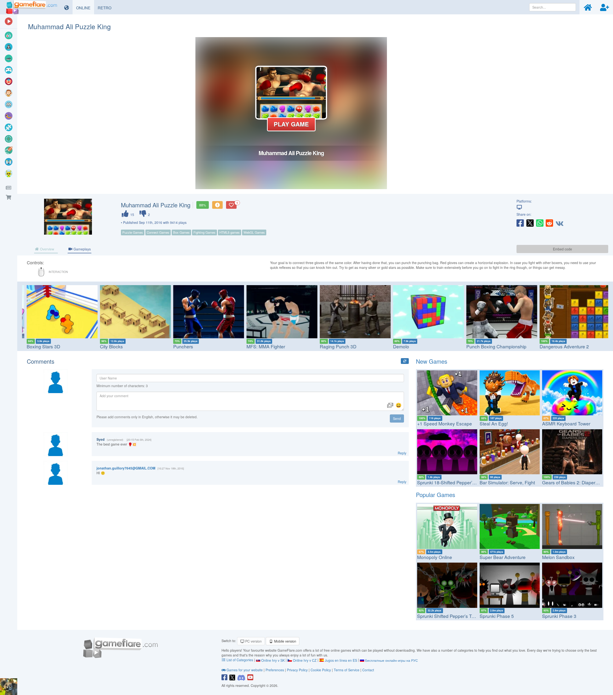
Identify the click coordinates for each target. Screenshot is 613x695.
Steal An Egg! (494, 423)
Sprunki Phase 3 (559, 616)
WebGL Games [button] (254, 232)
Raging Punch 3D (334, 346)
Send (397, 418)
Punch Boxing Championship (493, 346)
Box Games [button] (181, 232)
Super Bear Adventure (503, 557)
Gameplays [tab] (82, 249)
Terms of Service (346, 669)
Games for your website (245, 669)
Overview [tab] (46, 249)
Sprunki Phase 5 (497, 616)
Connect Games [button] (158, 232)
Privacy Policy (297, 669)
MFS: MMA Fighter (262, 346)
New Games (431, 361)
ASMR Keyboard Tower (566, 423)
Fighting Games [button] (204, 232)
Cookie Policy (321, 669)
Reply (402, 453)
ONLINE (85, 8)
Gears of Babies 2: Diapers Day (574, 482)
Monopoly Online (434, 557)
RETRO (106, 8)
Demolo (398, 346)
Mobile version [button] (284, 641)
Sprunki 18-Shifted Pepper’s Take (451, 482)
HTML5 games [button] (229, 232)
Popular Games (435, 494)
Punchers (180, 346)
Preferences (275, 669)
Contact (368, 669)
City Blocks (107, 346)
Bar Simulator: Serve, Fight (507, 482)
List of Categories (240, 659)
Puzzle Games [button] (132, 232)
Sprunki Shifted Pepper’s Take (448, 616)
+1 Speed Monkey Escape (444, 423)
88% (202, 205)
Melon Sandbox (558, 557)
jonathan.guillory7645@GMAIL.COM (125, 468)
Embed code (562, 249)
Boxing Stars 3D (40, 346)
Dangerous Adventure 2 (560, 346)
